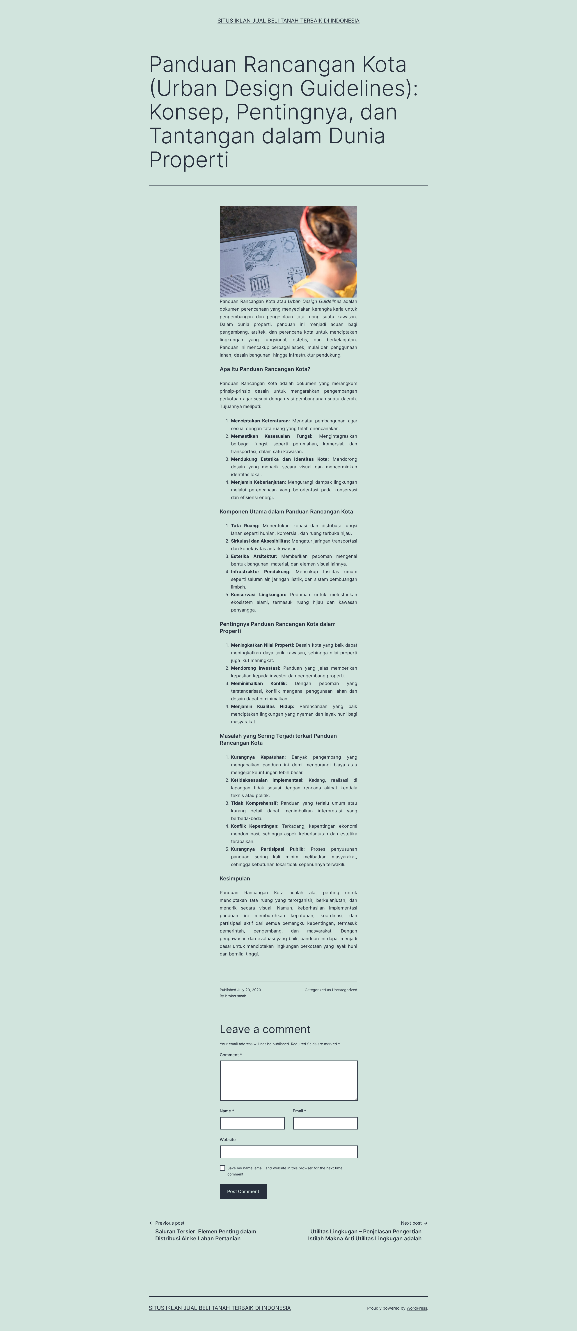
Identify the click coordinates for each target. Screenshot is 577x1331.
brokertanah (235, 996)
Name (227, 1111)
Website (228, 1139)
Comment (231, 1054)
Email (299, 1111)
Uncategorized (344, 989)
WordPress (417, 1308)
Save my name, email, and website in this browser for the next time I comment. (285, 1171)
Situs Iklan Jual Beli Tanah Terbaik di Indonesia (288, 20)
